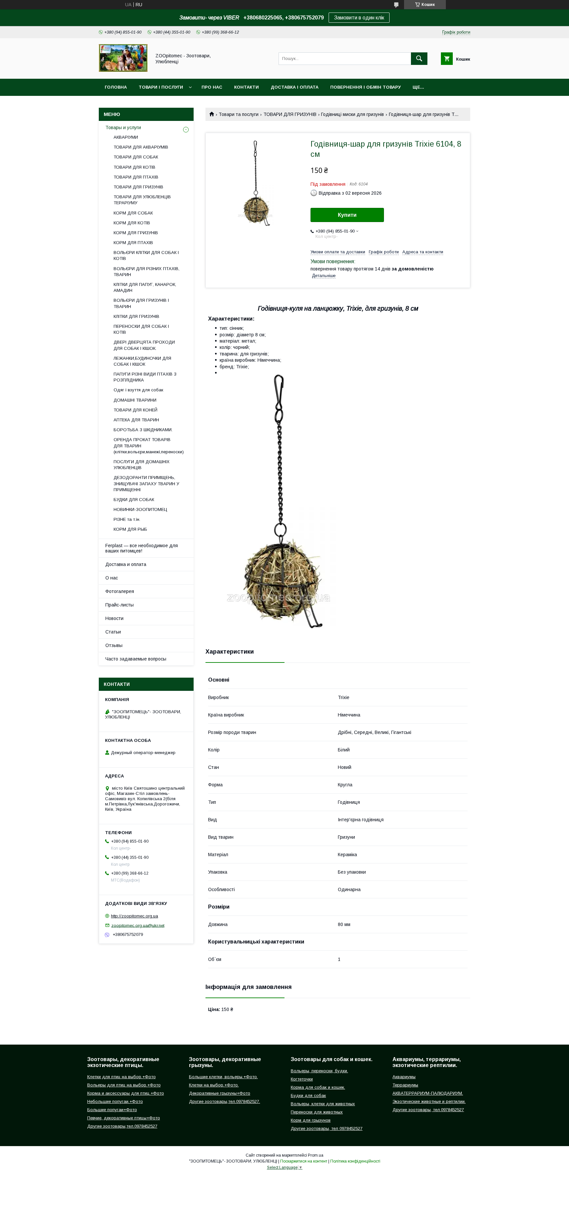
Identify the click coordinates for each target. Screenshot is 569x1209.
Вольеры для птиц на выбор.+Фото (124, 1084)
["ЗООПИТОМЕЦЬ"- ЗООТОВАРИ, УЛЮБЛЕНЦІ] (123, 70)
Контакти (246, 87)
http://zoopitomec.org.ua (134, 916)
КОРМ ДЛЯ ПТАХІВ (133, 242)
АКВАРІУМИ (126, 137)
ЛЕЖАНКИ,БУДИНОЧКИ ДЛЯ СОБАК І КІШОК (142, 361)
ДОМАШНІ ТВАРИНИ (135, 400)
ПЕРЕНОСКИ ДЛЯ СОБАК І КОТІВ (141, 329)
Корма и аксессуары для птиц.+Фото (125, 1093)
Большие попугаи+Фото (112, 1109)
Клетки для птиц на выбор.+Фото (121, 1076)
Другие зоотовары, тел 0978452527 (327, 1128)
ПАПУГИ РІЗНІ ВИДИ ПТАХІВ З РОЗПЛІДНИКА (145, 377)
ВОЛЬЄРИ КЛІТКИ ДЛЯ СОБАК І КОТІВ (146, 255)
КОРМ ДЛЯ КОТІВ (132, 222)
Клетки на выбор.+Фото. (214, 1084)
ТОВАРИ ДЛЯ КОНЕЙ (135, 410)
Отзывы (113, 645)
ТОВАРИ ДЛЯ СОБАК (136, 157)
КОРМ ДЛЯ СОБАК (133, 213)
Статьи (113, 631)
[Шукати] (419, 58)
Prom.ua (315, 1155)
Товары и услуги (123, 127)
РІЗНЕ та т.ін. (127, 519)
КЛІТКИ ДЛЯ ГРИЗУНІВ (136, 316)
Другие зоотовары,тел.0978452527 (122, 1126)
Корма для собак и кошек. (318, 1087)
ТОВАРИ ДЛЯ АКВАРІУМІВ (141, 147)
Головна (116, 87)
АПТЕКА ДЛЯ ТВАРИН (136, 419)
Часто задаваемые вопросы (135, 658)
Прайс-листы (119, 604)
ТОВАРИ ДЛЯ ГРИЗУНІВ (289, 114)
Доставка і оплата (294, 87)
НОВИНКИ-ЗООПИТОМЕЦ (140, 509)
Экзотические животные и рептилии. (429, 1101)
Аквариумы (404, 1076)
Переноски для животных (317, 1112)
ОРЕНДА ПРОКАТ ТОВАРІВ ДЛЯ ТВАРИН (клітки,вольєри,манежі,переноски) (149, 445)
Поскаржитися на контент (303, 1161)
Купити (347, 215)
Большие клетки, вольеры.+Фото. (223, 1076)
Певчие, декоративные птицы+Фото (123, 1117)
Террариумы (405, 1084)
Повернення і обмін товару (365, 87)
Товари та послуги (238, 114)
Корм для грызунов (311, 1120)
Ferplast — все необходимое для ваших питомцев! (141, 548)
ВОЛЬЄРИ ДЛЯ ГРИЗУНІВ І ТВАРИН (141, 303)
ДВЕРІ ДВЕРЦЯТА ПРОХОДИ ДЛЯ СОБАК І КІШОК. (144, 345)
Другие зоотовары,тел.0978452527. (224, 1101)
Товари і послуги (161, 87)
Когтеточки (302, 1079)
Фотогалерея (119, 591)
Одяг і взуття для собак (138, 389)
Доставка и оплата (125, 564)
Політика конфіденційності (355, 1161)
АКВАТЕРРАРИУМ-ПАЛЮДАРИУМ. (428, 1093)
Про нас (212, 87)
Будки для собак (308, 1095)
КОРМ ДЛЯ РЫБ (130, 529)
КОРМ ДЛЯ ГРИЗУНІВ (136, 232)
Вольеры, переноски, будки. (319, 1070)
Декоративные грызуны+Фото (219, 1093)
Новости (114, 618)
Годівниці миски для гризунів (352, 114)
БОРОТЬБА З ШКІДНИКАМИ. (143, 429)
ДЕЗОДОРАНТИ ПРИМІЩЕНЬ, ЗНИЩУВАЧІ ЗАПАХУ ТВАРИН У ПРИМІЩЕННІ (146, 483)
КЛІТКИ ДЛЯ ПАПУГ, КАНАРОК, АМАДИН (145, 287)
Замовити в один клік (359, 17)
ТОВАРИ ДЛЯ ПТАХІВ (136, 177)
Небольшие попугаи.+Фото (115, 1101)
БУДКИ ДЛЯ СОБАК (134, 499)
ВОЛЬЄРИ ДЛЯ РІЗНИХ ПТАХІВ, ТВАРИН (146, 271)
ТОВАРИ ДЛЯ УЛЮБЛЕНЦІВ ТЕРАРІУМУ (142, 199)
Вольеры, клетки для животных (323, 1103)
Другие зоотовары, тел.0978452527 (428, 1109)
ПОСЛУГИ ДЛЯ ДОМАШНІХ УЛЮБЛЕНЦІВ (142, 464)
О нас (111, 577)
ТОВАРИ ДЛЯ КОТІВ (134, 167)
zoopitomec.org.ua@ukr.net (137, 925)
